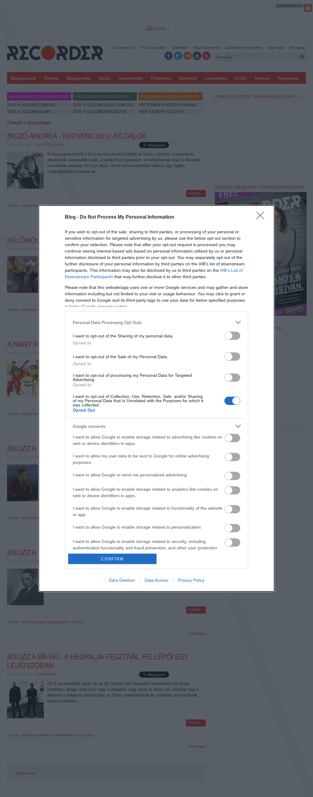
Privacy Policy (191, 580)
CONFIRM (112, 559)
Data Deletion (122, 580)
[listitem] (156, 322)
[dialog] (156, 398)
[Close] (262, 217)
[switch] (232, 336)
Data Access (156, 580)
